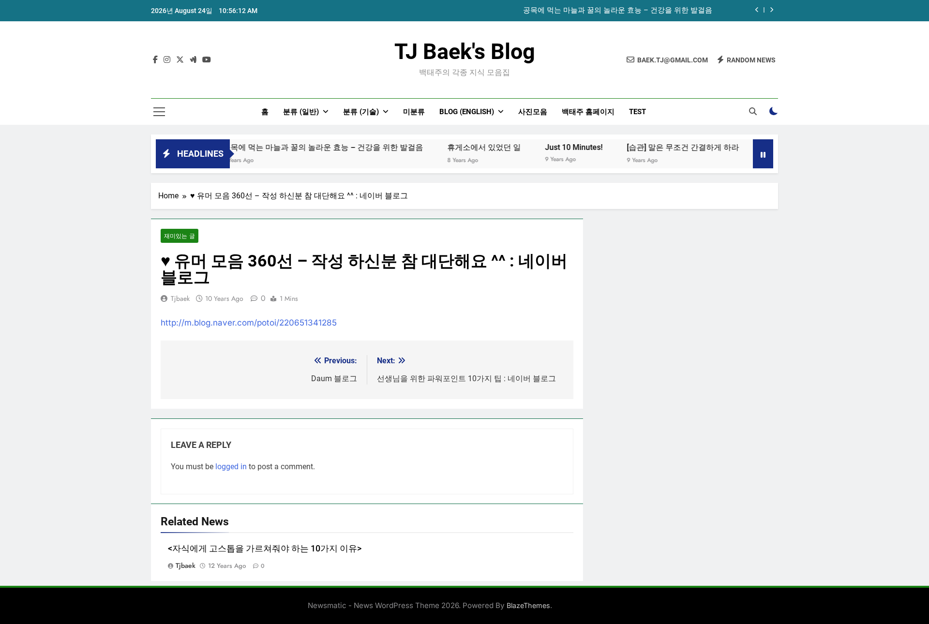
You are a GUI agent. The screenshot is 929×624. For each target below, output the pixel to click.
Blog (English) (466, 111)
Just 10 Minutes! (560, 147)
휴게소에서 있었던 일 (471, 147)
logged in (231, 466)
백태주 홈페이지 (588, 111)
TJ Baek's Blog (464, 51)
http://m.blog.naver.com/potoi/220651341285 (249, 322)
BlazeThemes (528, 605)
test (637, 111)
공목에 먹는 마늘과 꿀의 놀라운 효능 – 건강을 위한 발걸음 (617, 11)
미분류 (414, 111)
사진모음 (532, 111)
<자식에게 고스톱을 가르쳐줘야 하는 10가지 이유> (264, 548)
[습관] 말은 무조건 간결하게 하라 (670, 147)
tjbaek (180, 298)
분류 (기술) (361, 111)
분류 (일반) (301, 111)
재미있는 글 (179, 236)
